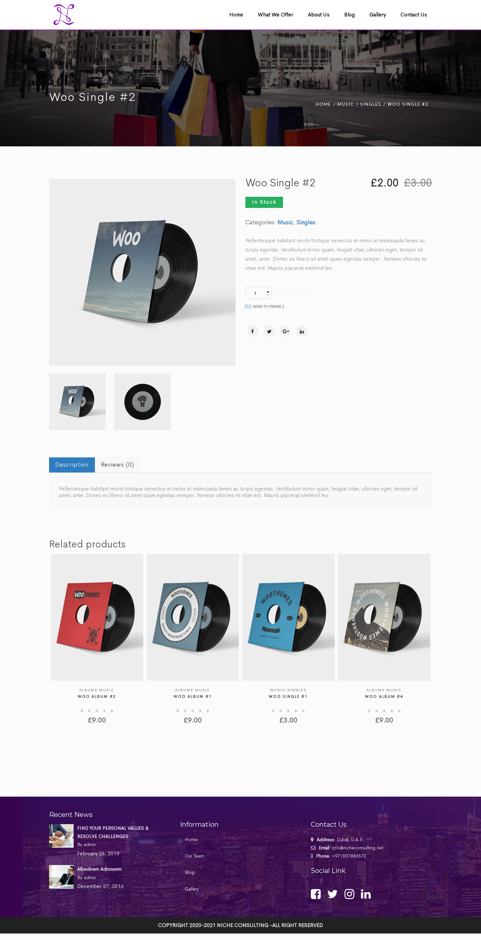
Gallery (192, 889)
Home (323, 104)
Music (345, 104)
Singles (370, 104)
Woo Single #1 (288, 696)
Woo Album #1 (192, 696)
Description (72, 464)
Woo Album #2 (97, 696)
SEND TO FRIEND (267, 306)
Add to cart (292, 292)
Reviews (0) (117, 464)
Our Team (194, 856)
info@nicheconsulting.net (357, 848)
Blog (189, 872)
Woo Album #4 (384, 696)
